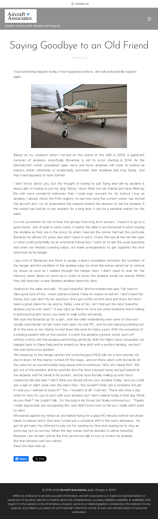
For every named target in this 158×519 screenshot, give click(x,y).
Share (23, 458)
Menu (149, 19)
